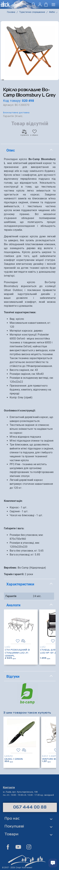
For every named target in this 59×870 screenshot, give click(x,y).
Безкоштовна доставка (16, 112)
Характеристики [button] (20, 584)
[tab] (30, 150)
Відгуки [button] (12, 676)
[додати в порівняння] (23, 641)
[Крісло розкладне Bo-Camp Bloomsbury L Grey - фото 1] (30, 50)
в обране (34, 135)
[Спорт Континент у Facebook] (8, 847)
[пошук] (34, 5)
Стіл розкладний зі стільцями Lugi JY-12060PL (17, 653)
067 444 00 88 (30, 807)
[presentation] (52, 631)
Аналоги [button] (13, 605)
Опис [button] (10, 150)
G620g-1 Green (13, 759)
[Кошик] (46, 5)
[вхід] (40, 5)
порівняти (24, 135)
